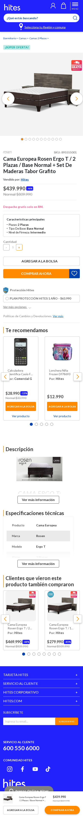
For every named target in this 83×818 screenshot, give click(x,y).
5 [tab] (51, 424)
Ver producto (21, 416)
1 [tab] (31, 424)
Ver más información (38, 500)
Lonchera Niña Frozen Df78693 (59, 372)
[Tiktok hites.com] (48, 769)
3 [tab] (41, 424)
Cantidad (10, 241)
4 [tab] (46, 424)
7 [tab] (54, 654)
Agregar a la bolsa (39, 261)
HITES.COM (12, 701)
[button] (53, 6)
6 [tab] (49, 654)
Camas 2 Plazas (38, 38)
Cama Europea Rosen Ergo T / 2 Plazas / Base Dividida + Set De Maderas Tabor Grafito (19, 626)
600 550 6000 (21, 747)
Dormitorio (9, 38)
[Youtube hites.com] (35, 769)
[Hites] (12, 7)
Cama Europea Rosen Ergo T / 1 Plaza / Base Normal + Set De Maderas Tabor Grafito (62, 626)
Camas (23, 38)
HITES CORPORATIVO (21, 692)
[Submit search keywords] (78, 18)
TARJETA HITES (15, 675)
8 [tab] (59, 654)
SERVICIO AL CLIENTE (20, 683)
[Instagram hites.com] (9, 769)
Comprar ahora (36, 273)
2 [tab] (36, 424)
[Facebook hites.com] (22, 769)
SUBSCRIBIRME (66, 721)
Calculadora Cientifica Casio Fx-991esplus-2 (20, 372)
